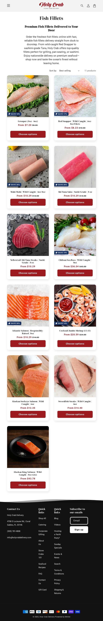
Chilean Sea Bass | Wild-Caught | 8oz (75, 261)
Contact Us (42, 582)
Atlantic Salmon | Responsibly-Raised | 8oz (28, 332)
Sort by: (53, 70)
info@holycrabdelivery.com (19, 537)
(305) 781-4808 (13, 531)
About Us (41, 542)
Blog (56, 518)
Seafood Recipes (42, 566)
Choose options (28, 134)
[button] (82, 6)
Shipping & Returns (59, 591)
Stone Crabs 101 (41, 554)
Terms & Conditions (59, 572)
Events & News (58, 556)
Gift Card (42, 590)
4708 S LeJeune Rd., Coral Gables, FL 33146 (18, 523)
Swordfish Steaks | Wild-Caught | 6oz (75, 402)
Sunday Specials (58, 546)
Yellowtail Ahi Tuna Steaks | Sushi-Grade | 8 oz (27, 261)
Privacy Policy (57, 582)
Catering (42, 525)
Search (57, 564)
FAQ (40, 574)
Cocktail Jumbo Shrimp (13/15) (75, 330)
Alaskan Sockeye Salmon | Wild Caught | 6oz (28, 402)
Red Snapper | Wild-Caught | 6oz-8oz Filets (75, 122)
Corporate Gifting (42, 533)
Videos (57, 525)
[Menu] (8, 6)
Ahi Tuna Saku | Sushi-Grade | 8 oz (75, 192)
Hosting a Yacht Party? (57, 534)
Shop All (42, 518)
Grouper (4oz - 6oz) (28, 121)
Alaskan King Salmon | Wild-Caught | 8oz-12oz (28, 473)
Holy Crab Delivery (15, 515)
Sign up (79, 529)
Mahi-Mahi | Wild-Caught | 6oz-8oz (28, 192)
